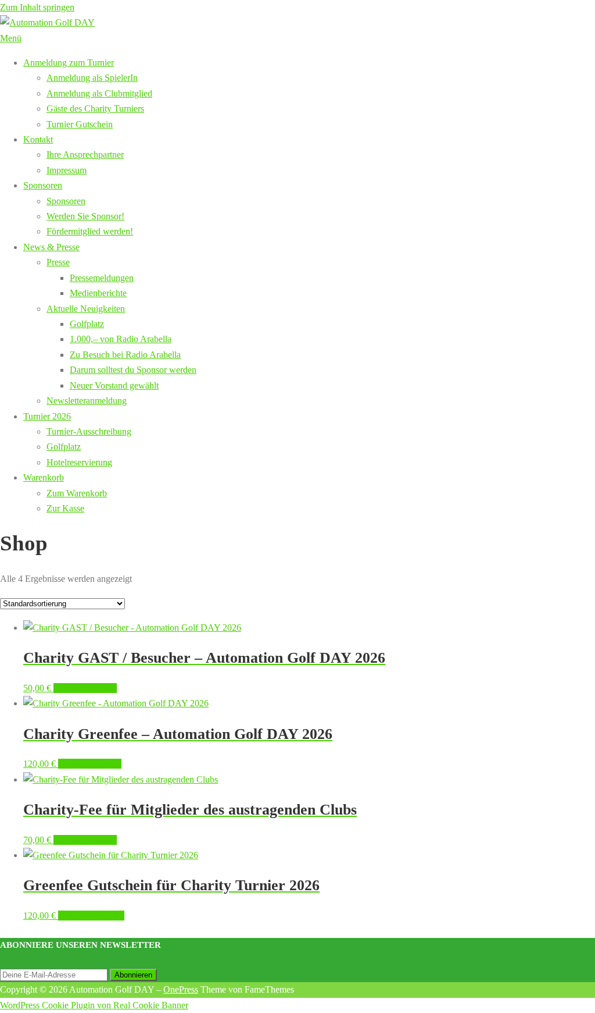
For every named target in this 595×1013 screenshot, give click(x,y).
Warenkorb (43, 477)
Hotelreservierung (79, 462)
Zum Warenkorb (76, 493)
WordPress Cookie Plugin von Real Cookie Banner (94, 1005)
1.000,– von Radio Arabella (120, 339)
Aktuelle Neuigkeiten (85, 309)
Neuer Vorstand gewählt (114, 385)
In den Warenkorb (91, 915)
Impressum (66, 170)
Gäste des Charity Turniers (95, 108)
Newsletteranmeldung (86, 401)
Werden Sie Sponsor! (85, 216)
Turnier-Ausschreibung (88, 431)
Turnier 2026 (47, 416)
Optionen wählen (85, 688)
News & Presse (51, 247)
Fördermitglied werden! (89, 231)
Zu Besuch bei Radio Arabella (125, 355)
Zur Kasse (65, 508)
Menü (10, 38)
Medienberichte (98, 293)
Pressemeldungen (102, 278)
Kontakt (38, 139)
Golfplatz (87, 324)
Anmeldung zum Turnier (68, 62)
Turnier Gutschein (79, 124)
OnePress (180, 989)
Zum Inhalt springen (37, 7)
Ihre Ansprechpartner (85, 154)
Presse (58, 262)
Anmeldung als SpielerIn (92, 78)
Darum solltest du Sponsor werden (133, 370)
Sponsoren (42, 185)
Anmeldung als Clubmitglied (99, 93)
